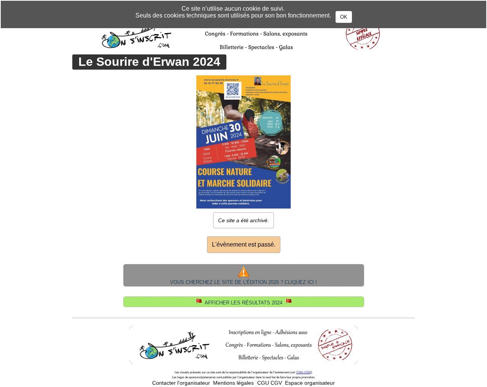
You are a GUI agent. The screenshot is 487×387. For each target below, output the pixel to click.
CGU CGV (269, 383)
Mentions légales (233, 383)
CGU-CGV (303, 372)
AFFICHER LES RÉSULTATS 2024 (243, 303)
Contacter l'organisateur (181, 383)
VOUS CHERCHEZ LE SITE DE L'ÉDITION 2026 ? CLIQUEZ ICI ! (243, 282)
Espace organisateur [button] (310, 383)
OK (343, 17)
